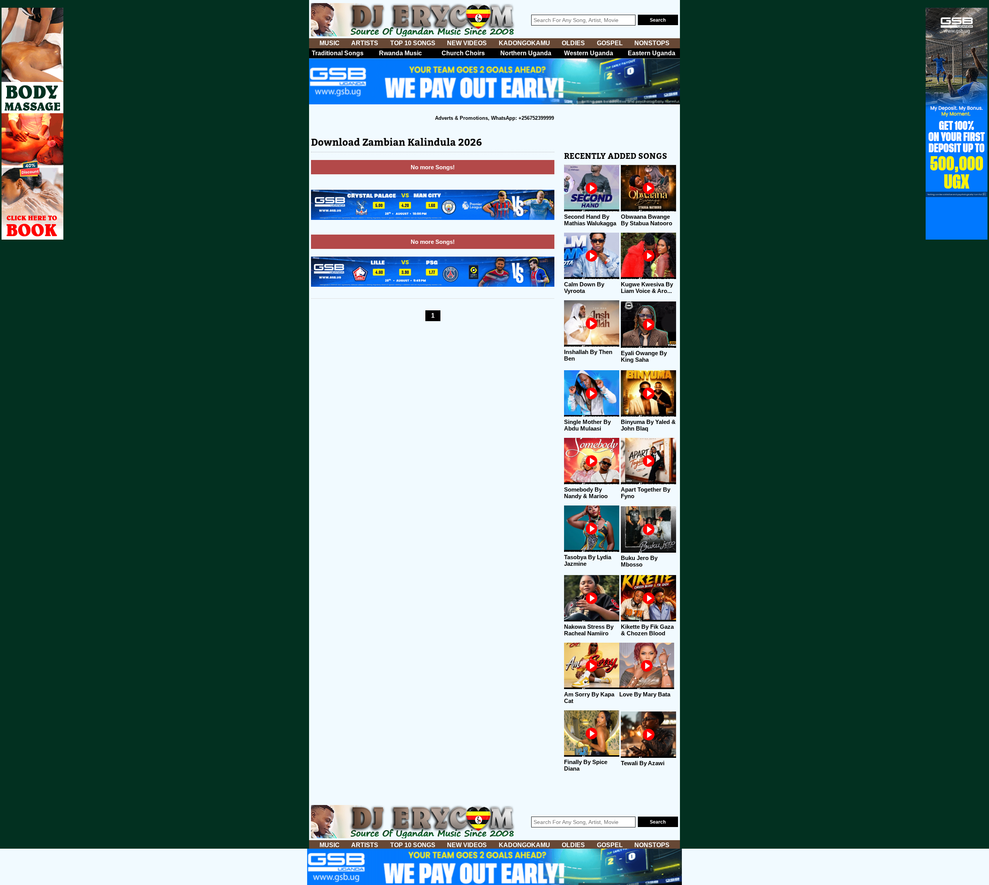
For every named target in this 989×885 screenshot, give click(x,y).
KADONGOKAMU (524, 43)
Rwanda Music (400, 53)
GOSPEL (610, 43)
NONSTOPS (652, 43)
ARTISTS (364, 43)
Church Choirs (463, 53)
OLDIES (573, 43)
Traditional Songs (338, 53)
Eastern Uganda (651, 53)
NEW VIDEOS (467, 43)
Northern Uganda (525, 53)
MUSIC (329, 43)
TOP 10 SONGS (412, 43)
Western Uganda (588, 53)
